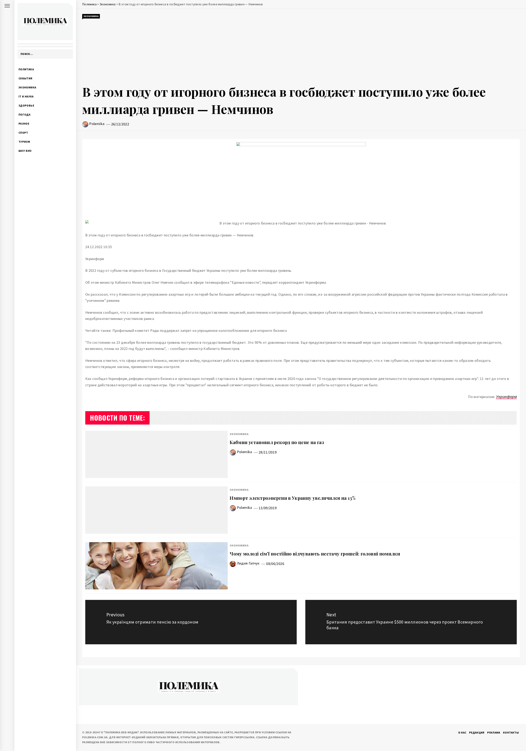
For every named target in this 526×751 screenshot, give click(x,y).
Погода (24, 114)
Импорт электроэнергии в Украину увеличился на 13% (292, 498)
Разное (23, 123)
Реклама (493, 732)
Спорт (23, 132)
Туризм (24, 141)
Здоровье (26, 105)
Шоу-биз (25, 151)
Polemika (96, 123)
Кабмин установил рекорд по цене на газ (277, 442)
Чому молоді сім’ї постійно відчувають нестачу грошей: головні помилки (315, 554)
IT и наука (26, 96)
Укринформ (506, 396)
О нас (462, 732)
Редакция (476, 732)
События (25, 78)
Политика (26, 69)
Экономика (27, 87)
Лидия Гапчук (248, 563)
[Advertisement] (301, 51)
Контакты (511, 732)
